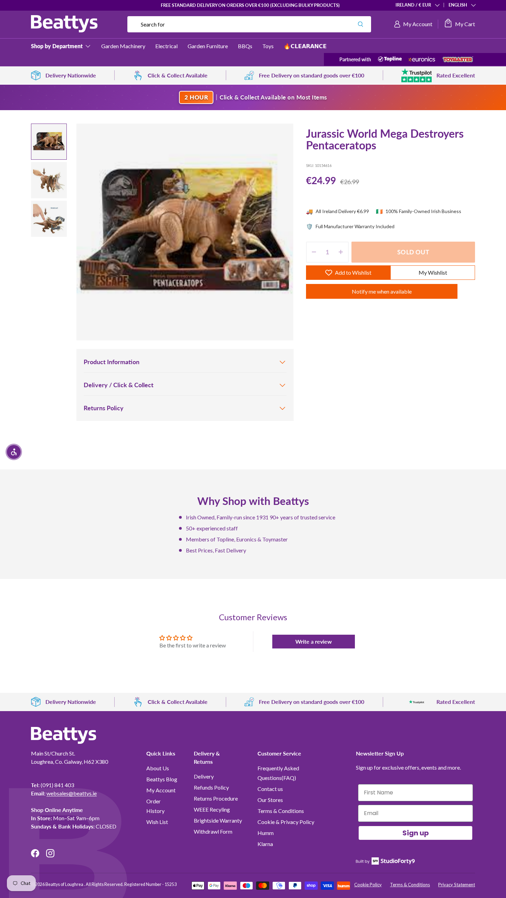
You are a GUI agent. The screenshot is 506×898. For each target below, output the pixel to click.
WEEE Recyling (212, 809)
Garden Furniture (208, 46)
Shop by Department (57, 46)
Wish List (157, 821)
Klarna (265, 844)
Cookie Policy (368, 884)
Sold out (413, 252)
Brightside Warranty (218, 820)
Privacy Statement (456, 884)
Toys (268, 46)
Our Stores (270, 799)
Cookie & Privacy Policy (285, 821)
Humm (265, 833)
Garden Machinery (123, 46)
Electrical (166, 46)
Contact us (270, 788)
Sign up (415, 833)
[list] (184, 232)
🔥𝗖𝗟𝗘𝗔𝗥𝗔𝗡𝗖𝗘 (305, 46)
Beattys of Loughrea (64, 884)
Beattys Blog (161, 779)
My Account (161, 790)
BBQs (245, 46)
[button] (459, 24)
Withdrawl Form (213, 831)
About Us (157, 768)
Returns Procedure (216, 798)
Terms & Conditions (280, 810)
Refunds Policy (211, 787)
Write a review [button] (313, 641)
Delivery (204, 776)
